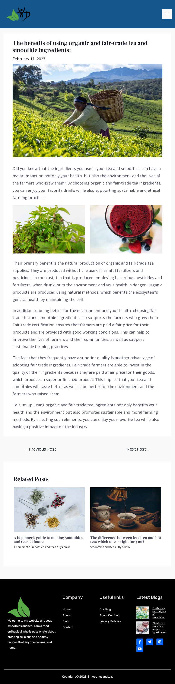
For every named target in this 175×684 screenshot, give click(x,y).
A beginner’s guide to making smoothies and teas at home (48, 539)
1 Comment (21, 547)
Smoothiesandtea (100, 676)
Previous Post (40, 449)
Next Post (139, 449)
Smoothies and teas (43, 547)
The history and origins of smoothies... (159, 613)
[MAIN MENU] (167, 14)
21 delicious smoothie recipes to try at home (159, 628)
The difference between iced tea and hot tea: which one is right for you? (125, 539)
